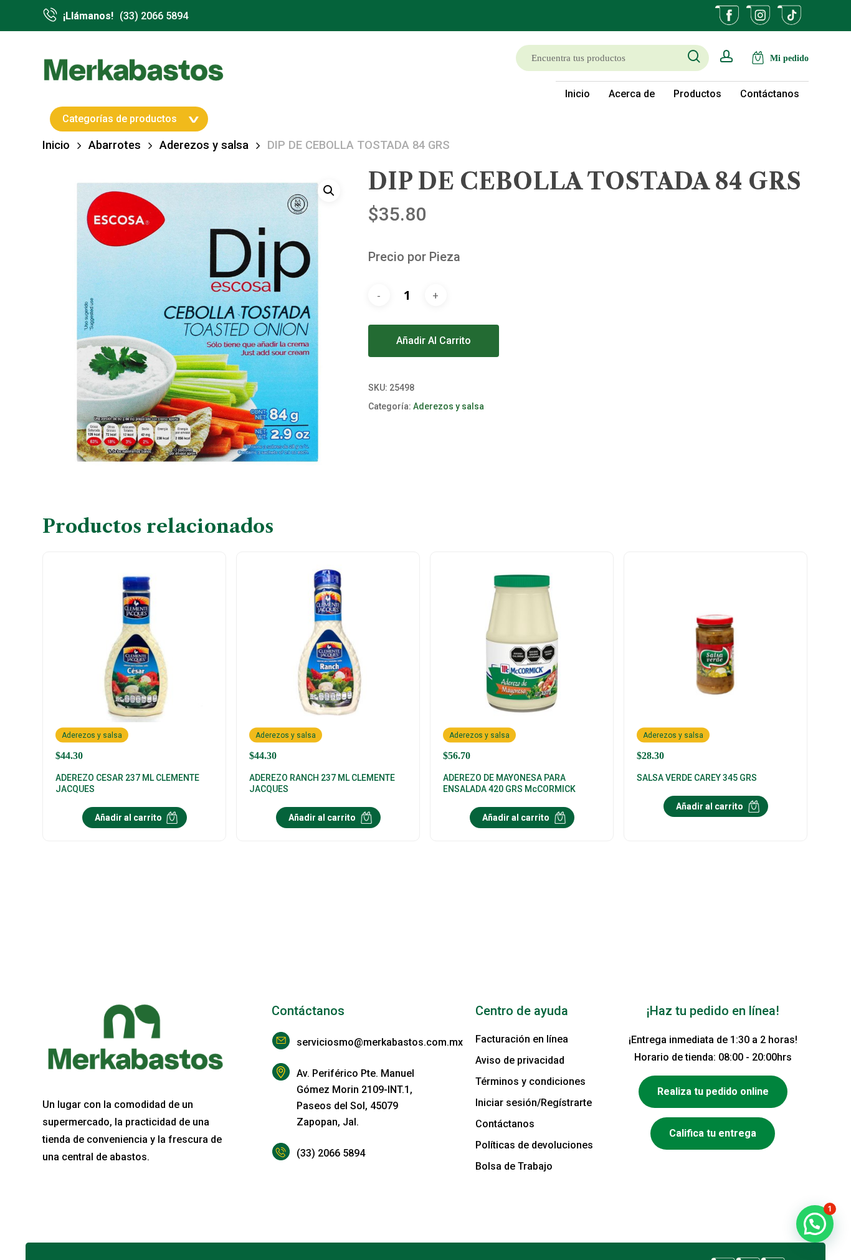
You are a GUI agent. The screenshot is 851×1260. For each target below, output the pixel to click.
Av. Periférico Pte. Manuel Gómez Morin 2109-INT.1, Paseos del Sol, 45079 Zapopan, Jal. (355, 1097)
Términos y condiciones (530, 1081)
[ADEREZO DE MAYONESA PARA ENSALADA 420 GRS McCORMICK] (522, 663)
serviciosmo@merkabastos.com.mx (361, 1042)
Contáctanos (505, 1124)
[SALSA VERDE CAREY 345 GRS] (715, 663)
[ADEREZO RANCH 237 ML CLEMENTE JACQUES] (328, 663)
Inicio (56, 144)
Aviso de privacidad (519, 1060)
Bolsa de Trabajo (514, 1166)
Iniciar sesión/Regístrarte (533, 1103)
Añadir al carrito (433, 340)
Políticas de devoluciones (534, 1145)
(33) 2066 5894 (331, 1153)
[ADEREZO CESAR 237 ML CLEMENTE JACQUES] (134, 663)
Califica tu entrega (712, 1133)
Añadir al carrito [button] (128, 818)
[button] (329, 190)
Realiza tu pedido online (713, 1091)
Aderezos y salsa (204, 144)
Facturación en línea (521, 1039)
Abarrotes (114, 144)
